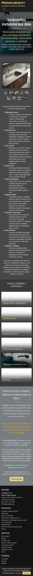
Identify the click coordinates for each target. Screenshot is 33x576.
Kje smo (4, 561)
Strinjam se (26, 573)
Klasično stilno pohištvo (9, 543)
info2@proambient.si (8, 504)
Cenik (3, 552)
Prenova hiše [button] (16, 479)
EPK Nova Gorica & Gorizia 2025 (11, 527)
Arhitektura (4, 513)
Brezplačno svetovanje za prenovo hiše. (14, 520)
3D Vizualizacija (6, 522)
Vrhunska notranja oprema (9, 511)
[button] (5, 75)
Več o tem (18, 573)
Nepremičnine (5, 524)
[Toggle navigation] (4, 9)
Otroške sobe (5, 541)
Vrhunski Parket (6, 547)
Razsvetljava (5, 536)
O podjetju (4, 559)
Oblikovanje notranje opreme (10, 518)
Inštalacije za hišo (7, 549)
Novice (3, 529)
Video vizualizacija (7, 516)
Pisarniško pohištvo (7, 545)
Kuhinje (3, 538)
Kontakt (3, 563)
